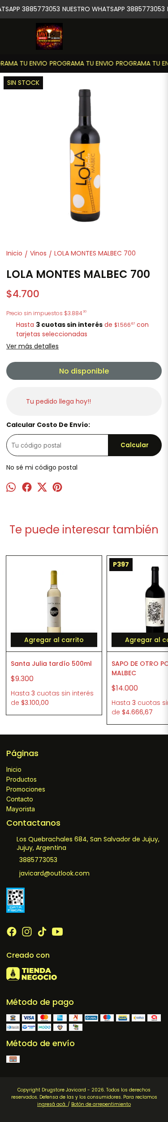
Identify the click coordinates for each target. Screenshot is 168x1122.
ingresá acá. (52, 1104)
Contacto (19, 799)
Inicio (14, 769)
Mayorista (20, 809)
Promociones (25, 789)
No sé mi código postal (42, 467)
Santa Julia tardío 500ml (51, 663)
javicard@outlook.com (54, 873)
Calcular (135, 445)
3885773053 (38, 859)
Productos (21, 779)
